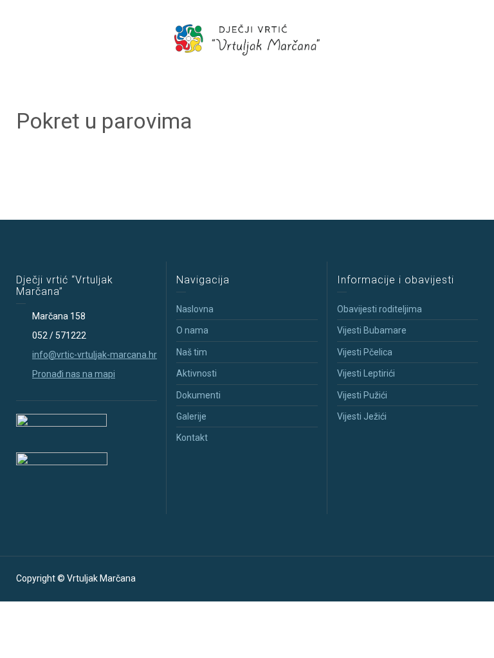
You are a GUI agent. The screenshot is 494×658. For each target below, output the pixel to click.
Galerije (191, 416)
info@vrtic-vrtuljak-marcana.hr (94, 355)
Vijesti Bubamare (372, 330)
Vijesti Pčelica (364, 352)
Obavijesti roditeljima (379, 309)
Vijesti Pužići (362, 395)
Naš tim (191, 352)
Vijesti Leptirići (366, 373)
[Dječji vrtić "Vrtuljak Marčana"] (247, 38)
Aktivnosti (196, 373)
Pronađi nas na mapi (73, 374)
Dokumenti (198, 395)
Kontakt (192, 437)
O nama (192, 330)
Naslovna (195, 309)
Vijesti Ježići (362, 416)
